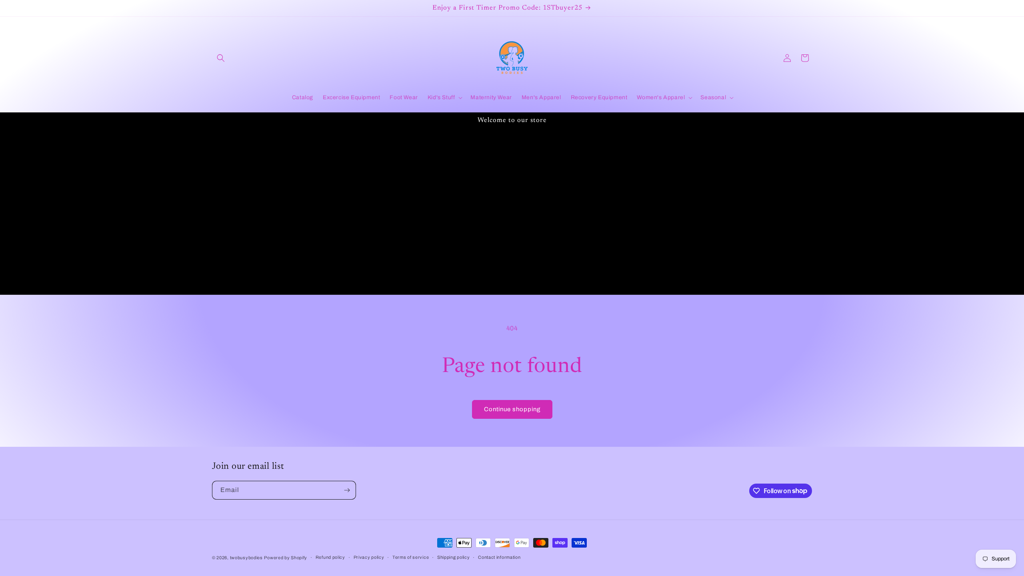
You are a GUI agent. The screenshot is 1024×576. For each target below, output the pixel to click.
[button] (221, 58)
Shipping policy (453, 557)
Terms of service (410, 557)
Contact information (499, 557)
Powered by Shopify (285, 557)
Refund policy (330, 557)
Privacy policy (369, 557)
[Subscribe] (347, 490)
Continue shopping (512, 409)
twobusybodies (246, 557)
